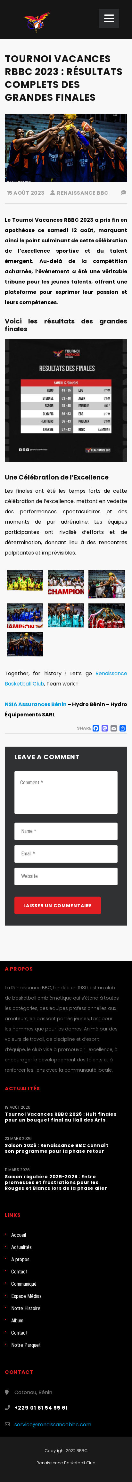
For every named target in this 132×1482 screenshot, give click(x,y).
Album (17, 1321)
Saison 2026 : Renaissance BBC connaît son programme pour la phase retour (57, 1148)
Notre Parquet (26, 1345)
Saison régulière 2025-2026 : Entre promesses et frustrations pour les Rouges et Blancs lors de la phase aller (56, 1182)
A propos (20, 1259)
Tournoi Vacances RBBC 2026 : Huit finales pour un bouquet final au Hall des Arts (61, 1117)
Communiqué (24, 1284)
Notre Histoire (25, 1308)
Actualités (21, 1247)
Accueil (18, 1235)
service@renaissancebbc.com (52, 1424)
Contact (19, 1272)
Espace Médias (26, 1296)
